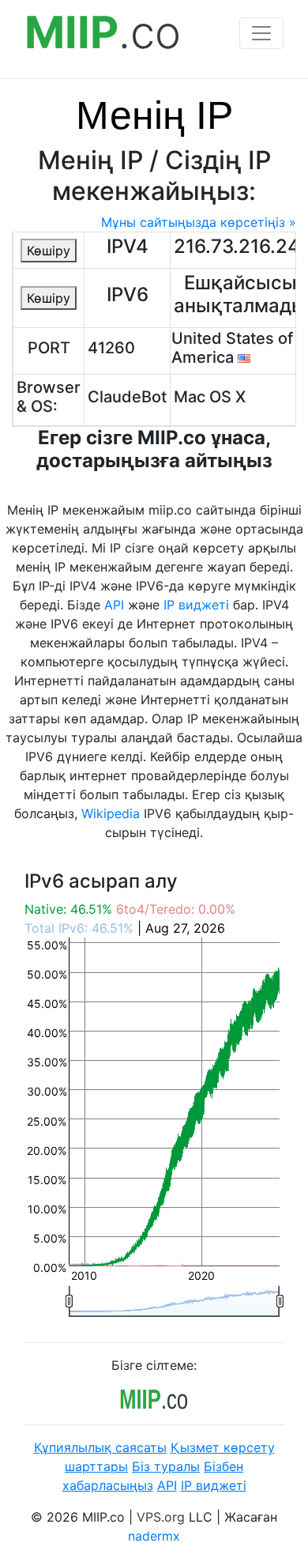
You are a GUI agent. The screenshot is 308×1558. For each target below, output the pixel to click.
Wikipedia (110, 813)
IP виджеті (196, 605)
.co (102, 32)
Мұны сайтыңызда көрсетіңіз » (198, 222)
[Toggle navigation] (261, 33)
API (114, 605)
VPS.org (161, 1517)
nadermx (154, 1536)
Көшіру (48, 250)
